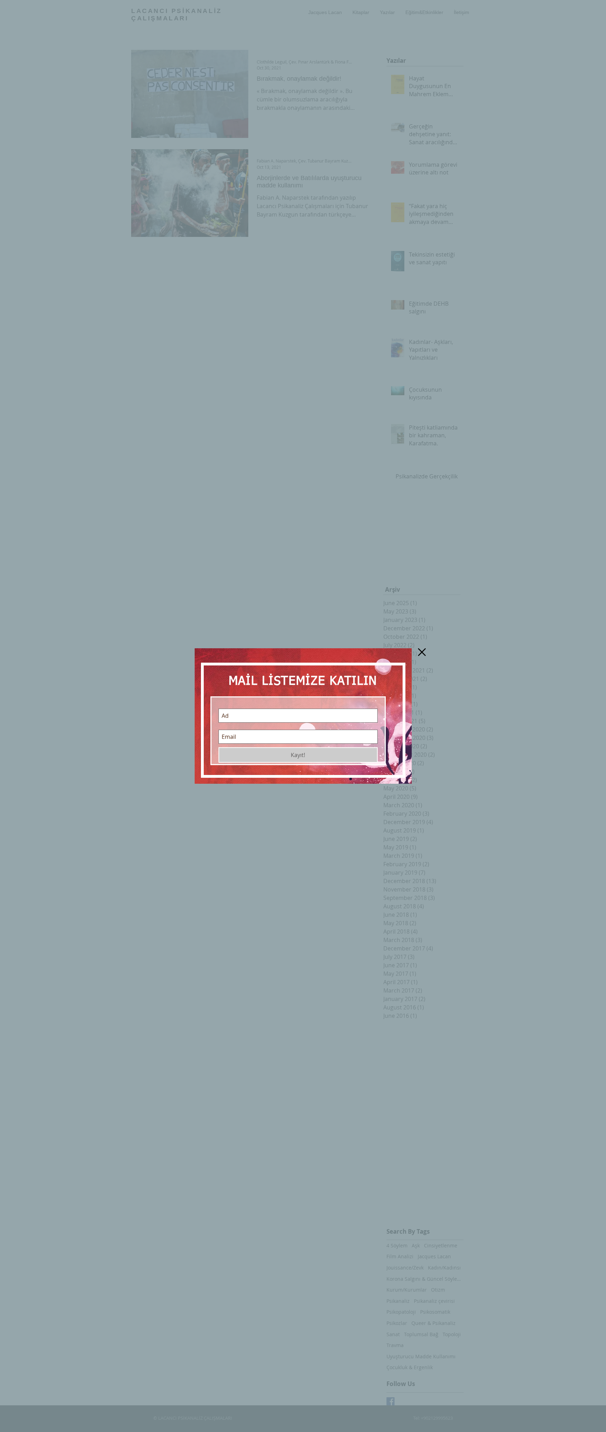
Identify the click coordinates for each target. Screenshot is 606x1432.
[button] (422, 652)
